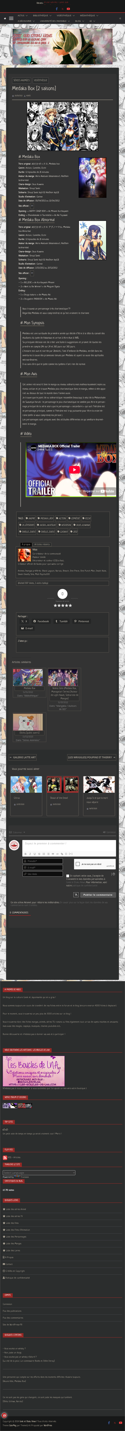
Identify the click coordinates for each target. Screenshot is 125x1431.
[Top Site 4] (7, 1130)
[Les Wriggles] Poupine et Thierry (90, 757)
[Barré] (39, 854)
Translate (25, 1177)
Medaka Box (29, 688)
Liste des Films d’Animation (18, 1230)
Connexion (111, 832)
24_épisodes (28, 525)
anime (31, 518)
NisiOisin (66, 525)
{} (66, 854)
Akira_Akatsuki (48, 525)
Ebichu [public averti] (29, 733)
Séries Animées (22, 80)
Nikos (28, 96)
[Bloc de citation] (53, 854)
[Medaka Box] (28, 677)
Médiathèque (87, 15)
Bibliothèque (40, 15)
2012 (75, 532)
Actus (21, 15)
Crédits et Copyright (15, 1271)
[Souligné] (34, 854)
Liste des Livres (13, 1250)
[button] (26, 15)
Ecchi (87, 518)
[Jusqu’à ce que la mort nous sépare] (99, 778)
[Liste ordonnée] (44, 854)
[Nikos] (24, 550)
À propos (26, 544)
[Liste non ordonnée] (48, 854)
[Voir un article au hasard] (120, 18)
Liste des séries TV (14, 1216)
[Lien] (62, 854)
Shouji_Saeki (28, 532)
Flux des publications (12, 1311)
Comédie (75, 518)
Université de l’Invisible (53, 21)
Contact (9, 1264)
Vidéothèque (64, 15)
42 (91, 21)
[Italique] (30, 854)
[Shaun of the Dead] (62, 778)
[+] (71, 854)
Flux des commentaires (13, 1318)
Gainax (64, 532)
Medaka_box (46, 518)
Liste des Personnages (16, 1237)
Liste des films (12, 1223)
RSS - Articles (13, 1157)
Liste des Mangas (13, 1243)
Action (62, 518)
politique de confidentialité (84, 885)
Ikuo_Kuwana (83, 525)
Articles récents (42, 544)
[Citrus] (26, 778)
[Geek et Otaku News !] (5, 18)
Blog (78, 21)
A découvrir (24, 21)
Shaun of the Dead (59, 798)
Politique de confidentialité (17, 1278)
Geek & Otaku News (75, 882)
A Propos (9, 1257)
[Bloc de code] (57, 854)
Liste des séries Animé (16, 1209)
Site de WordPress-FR (12, 1325)
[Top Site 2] (4, 1130)
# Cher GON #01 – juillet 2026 (56, 3)
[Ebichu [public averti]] (28, 722)
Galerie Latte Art (24, 757)
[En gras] (25, 854)
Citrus (17, 798)
